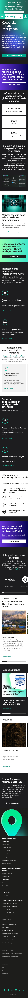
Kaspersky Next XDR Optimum (9, 912)
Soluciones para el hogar (9, 838)
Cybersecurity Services (7, 930)
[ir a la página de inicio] (10, 16)
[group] (14, 181)
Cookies (11, 953)
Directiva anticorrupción (18, 953)
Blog (2, 970)
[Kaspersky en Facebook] (5, 990)
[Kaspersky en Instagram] (20, 990)
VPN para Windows (6, 886)
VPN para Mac (5, 895)
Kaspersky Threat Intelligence (8, 939)
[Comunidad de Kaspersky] (23, 990)
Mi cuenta (25, 17)
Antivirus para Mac (6, 876)
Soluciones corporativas (9, 924)
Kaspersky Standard (6, 841)
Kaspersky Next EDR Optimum (9, 909)
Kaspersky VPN (5, 854)
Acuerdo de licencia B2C (6, 956)
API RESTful (16, 569)
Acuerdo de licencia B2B (15, 956)
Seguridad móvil (5, 879)
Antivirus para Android (7, 873)
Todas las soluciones (6, 863)
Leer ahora (6, 766)
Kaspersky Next (5, 927)
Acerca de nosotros (5, 964)
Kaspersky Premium (6, 847)
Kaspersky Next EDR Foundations (9, 906)
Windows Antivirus (6, 882)
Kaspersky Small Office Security (9, 903)
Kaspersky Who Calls (7, 857)
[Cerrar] (25, 1)
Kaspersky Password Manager (9, 860)
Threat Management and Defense (10, 933)
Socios (3, 967)
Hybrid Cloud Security (7, 943)
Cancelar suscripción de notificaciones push (9, 986)
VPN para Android (6, 889)
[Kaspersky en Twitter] (8, 990)
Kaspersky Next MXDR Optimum (9, 916)
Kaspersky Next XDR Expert (8, 936)
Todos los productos (7, 919)
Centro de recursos (5, 973)
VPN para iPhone (6, 892)
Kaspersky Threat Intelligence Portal (14, 356)
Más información (7, 311)
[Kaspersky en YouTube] (16, 990)
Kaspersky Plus (5, 844)
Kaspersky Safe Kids (6, 850)
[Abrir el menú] (2, 16)
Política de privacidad (5, 953)
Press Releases (4, 976)
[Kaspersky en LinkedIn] (12, 990)
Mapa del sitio (4, 979)
